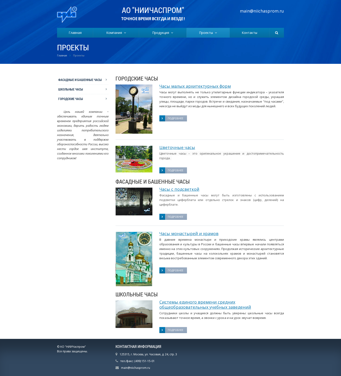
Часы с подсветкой (179, 189)
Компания (115, 32)
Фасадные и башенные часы (80, 80)
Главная (75, 32)
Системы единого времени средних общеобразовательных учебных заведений (205, 304)
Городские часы (70, 99)
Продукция (161, 32)
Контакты (249, 32)
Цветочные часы (177, 147)
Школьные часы (70, 89)
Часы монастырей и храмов (189, 233)
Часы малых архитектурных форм (195, 86)
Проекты (207, 32)
